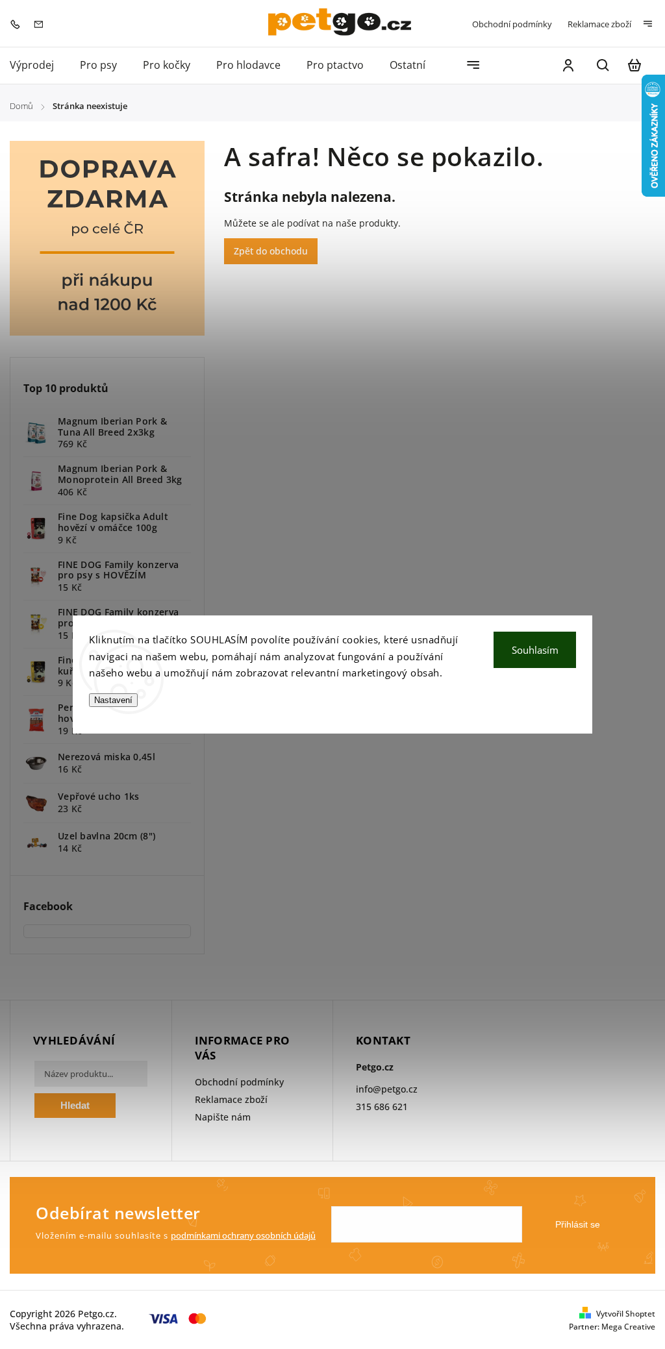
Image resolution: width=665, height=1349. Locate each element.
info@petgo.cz (387, 1089)
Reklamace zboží (599, 24)
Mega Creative (628, 1326)
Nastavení (113, 700)
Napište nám (223, 1117)
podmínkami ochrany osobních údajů (243, 1235)
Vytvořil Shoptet (625, 1313)
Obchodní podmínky (512, 24)
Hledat (75, 1105)
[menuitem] (38, 65)
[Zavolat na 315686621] (18, 23)
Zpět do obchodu (271, 251)
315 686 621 (382, 1106)
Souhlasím (535, 649)
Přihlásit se (577, 1224)
